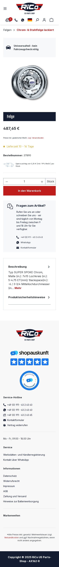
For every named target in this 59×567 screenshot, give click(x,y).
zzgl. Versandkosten (36, 138)
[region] (29, 82)
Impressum (9, 486)
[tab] (29, 277)
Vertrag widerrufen (17, 425)
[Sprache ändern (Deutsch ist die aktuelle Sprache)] (30, 20)
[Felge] (29, 82)
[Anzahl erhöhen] (42, 181)
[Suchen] (37, 20)
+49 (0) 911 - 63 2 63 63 (19, 404)
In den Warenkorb (29, 190)
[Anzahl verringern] (6, 181)
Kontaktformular (28, 247)
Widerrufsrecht (11, 481)
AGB (5, 491)
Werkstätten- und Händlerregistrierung (24, 454)
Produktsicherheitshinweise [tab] (26, 297)
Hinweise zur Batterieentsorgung (21, 501)
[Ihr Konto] (44, 20)
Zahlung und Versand (14, 496)
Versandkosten (11, 537)
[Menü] (6, 8)
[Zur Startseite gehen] (29, 8)
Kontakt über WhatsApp (16, 459)
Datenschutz (10, 475)
